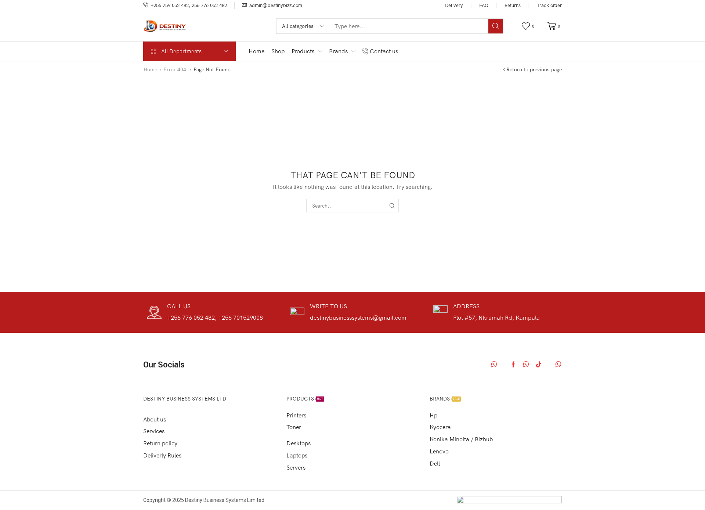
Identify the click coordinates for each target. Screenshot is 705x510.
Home (150, 69)
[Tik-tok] (539, 364)
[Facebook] (513, 364)
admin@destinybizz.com (275, 5)
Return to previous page (534, 69)
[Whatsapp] (494, 364)
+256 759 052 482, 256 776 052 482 (189, 5)
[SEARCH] (392, 205)
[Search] (495, 26)
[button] (529, 26)
